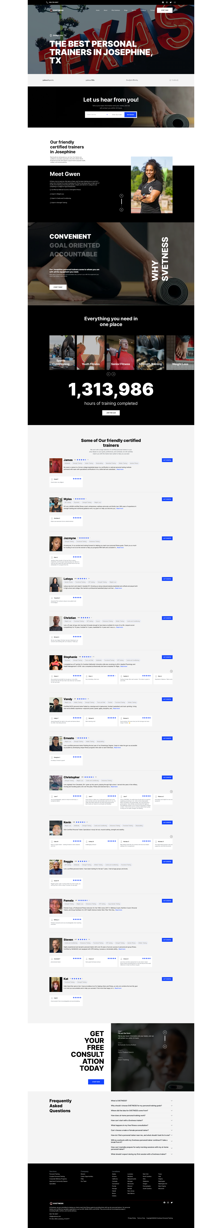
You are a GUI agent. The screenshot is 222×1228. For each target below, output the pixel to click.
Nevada (129, 1188)
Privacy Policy (132, 1218)
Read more (120, 469)
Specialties (52, 1184)
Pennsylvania (146, 1186)
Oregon (145, 1184)
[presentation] (108, 374)
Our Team (83, 1181)
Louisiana (130, 1174)
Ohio (144, 1179)
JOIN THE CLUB (111, 413)
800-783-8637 (53, 2)
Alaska (114, 1174)
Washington (161, 1181)
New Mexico (131, 1193)
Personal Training (54, 1174)
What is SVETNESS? (119, 1101)
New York (145, 1174)
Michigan (130, 1181)
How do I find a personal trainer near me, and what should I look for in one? (140, 1135)
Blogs (125, 10)
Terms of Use (141, 1218)
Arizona (114, 1176)
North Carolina (147, 1176)
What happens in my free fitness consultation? (129, 1125)
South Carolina (147, 1188)
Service (134, 10)
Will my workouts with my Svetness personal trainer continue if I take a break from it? (139, 1141)
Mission (83, 1174)
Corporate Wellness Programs (58, 1179)
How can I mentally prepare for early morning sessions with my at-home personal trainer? (139, 1148)
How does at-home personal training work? (128, 1115)
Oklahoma (146, 1181)
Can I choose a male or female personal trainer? (130, 1130)
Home (97, 10)
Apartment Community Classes (58, 1181)
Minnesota (130, 1184)
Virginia (160, 1179)
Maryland (130, 1176)
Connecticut (115, 1184)
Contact (152, 10)
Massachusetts (131, 1179)
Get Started (130, 114)
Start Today (164, 10)
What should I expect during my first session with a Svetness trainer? (138, 1154)
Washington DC (162, 1184)
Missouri (129, 1186)
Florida (114, 1186)
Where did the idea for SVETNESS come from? (129, 1111)
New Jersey (130, 1191)
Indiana (114, 1196)
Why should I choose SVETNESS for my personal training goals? (136, 1106)
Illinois (114, 1193)
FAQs (82, 1179)
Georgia (114, 1188)
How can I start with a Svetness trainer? (127, 1120)
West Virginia (162, 1186)
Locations (143, 10)
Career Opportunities (87, 1176)
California (115, 1179)
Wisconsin (161, 1188)
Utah (159, 1176)
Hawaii (114, 1191)
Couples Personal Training (57, 1176)
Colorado (114, 1181)
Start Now (96, 1082)
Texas (160, 1174)
